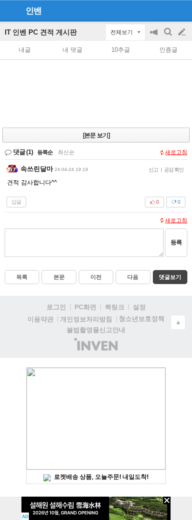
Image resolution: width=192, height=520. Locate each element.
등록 (176, 242)
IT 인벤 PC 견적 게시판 (41, 32)
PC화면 (85, 307)
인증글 (168, 49)
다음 (132, 277)
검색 (168, 36)
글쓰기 (182, 32)
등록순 (45, 152)
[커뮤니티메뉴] (9, 10)
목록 (21, 277)
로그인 (56, 307)
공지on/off (154, 36)
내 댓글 (72, 49)
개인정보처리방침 (86, 319)
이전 (96, 277)
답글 (16, 202)
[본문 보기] (96, 135)
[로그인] (164, 10)
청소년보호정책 (142, 318)
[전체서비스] (181, 10)
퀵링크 (114, 307)
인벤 (33, 10)
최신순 (66, 152)
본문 (59, 277)
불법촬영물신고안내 (96, 330)
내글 (25, 49)
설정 (139, 307)
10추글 (120, 49)
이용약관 (40, 319)
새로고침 (176, 152)
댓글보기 (170, 277)
